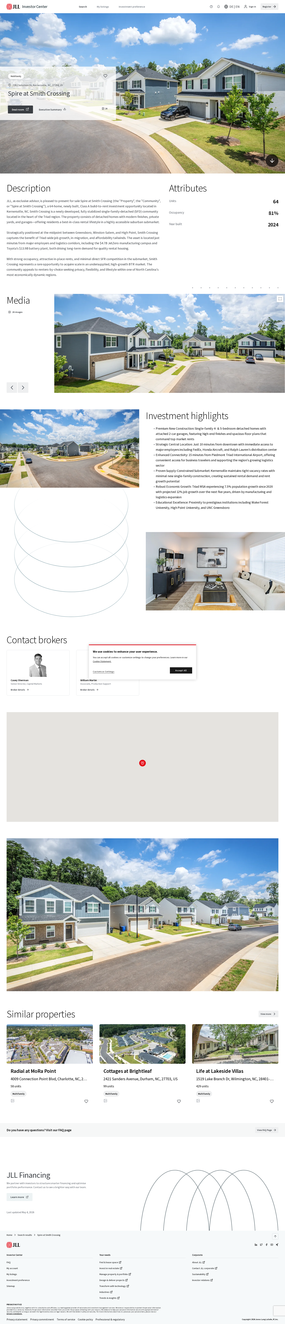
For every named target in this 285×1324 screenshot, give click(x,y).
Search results (25, 1234)
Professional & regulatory (110, 1319)
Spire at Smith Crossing (48, 1234)
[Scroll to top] (275, 1236)
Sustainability (198, 1274)
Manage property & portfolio (113, 1274)
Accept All (181, 670)
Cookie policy (85, 1319)
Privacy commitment (42, 1319)
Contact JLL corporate (203, 1268)
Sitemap (11, 1286)
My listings (12, 1274)
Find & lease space (108, 1262)
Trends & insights (107, 1297)
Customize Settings (103, 671)
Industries (104, 1292)
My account (12, 1268)
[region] (142, 662)
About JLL (197, 1262)
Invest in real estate (109, 1268)
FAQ (9, 1262)
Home (9, 1234)
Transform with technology (112, 1286)
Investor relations (201, 1280)
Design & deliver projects (112, 1280)
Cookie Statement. (102, 661)
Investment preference (18, 1280)
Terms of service (66, 1319)
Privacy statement (17, 1319)
